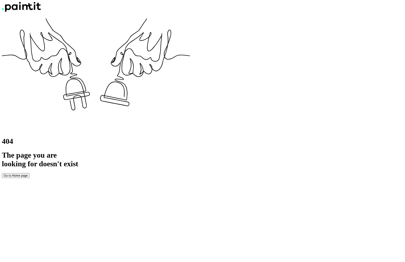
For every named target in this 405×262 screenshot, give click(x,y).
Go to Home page (16, 175)
